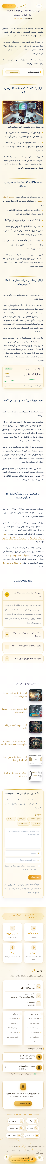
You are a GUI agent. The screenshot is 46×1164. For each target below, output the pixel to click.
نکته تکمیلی (36, 823)
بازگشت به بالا (37, 1159)
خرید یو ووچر (14, 1032)
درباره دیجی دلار (34, 1023)
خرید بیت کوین (13, 1018)
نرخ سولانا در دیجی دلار (11, 563)
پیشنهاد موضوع (23, 823)
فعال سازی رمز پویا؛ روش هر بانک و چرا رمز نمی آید (14, 711)
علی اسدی (31, 1005)
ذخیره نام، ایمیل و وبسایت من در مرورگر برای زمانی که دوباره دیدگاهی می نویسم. (21, 867)
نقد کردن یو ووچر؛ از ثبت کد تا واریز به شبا (15, 775)
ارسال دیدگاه (35, 877)
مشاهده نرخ (8, 386)
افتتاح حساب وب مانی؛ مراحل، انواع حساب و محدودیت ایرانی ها (14, 743)
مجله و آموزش (35, 1032)
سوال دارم (11, 819)
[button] (7, 1157)
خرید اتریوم (14, 1023)
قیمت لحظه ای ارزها (12, 1037)
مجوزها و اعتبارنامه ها (33, 1028)
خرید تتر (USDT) (13, 1028)
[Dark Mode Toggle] (39, 1157)
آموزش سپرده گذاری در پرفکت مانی (15, 727)
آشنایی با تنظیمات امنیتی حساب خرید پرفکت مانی (14, 695)
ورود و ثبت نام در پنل (33, 1018)
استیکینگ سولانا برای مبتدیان (14, 537)
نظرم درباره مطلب (34, 819)
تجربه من (22, 819)
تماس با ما (36, 1042)
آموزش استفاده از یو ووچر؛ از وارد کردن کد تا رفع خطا (14, 759)
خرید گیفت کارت (34, 1037)
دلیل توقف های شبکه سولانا (19, 555)
